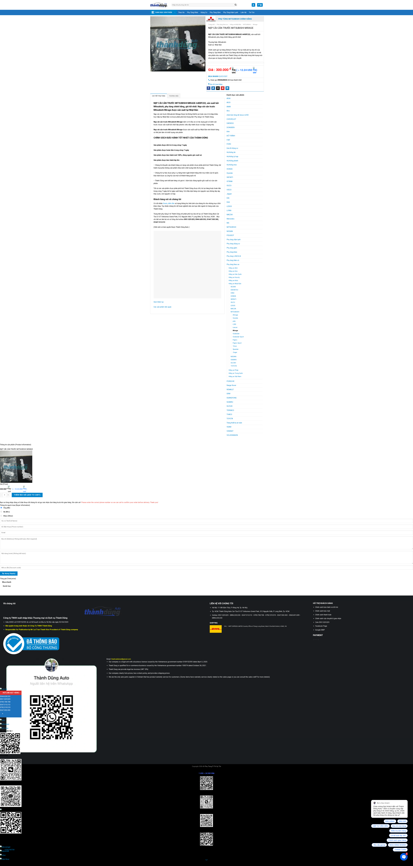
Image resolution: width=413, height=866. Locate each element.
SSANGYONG (232, 398)
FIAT (228, 140)
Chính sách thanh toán (323, 615)
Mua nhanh (6, 584)
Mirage (255, 24)
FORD (229, 144)
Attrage (235, 315)
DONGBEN (230, 127)
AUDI (228, 102)
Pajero (235, 340)
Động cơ (204, 12)
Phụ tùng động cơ (233, 244)
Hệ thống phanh (232, 161)
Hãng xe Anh (233, 268)
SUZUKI (233, 363)
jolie (234, 321)
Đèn (228, 132)
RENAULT (230, 390)
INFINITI (230, 177)
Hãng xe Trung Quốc (236, 373)
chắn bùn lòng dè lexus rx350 (238, 115)
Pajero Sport (237, 343)
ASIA (228, 98)
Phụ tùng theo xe (222, 24)
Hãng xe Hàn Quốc (235, 274)
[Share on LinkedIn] (227, 88)
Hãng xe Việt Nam (235, 376)
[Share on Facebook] (208, 88)
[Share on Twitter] (213, 88)
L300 (234, 324)
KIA (228, 198)
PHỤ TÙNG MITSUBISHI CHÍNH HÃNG (235, 19)
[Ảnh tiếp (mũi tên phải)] (8, 862)
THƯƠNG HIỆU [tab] (174, 96)
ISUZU (229, 186)
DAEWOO (230, 123)
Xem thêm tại (159, 302)
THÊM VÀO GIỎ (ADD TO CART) (27, 495)
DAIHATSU (234, 290)
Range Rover (231, 385)
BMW (229, 107)
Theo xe (181, 12)
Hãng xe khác (233, 280)
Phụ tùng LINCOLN (234, 256)
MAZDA (230, 215)
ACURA (233, 287)
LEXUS (229, 206)
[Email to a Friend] (218, 88)
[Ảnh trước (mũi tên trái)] (2, 862)
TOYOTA (234, 366)
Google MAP (320, 630)
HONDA (229, 169)
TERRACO (230, 410)
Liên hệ (243, 12)
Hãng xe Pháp (233, 370)
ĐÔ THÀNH (231, 136)
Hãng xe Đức (233, 271)
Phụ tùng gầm (215, 12)
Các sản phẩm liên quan (162, 307)
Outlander (236, 334)
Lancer (235, 327)
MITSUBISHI (247, 24)
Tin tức (251, 12)
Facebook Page (321, 626)
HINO (232, 293)
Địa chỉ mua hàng (216, 84)
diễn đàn (171, 203)
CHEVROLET (231, 119)
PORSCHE (230, 381)
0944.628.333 (5, 696)
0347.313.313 (5, 705)
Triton (235, 346)
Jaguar (229, 194)
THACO (229, 414)
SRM (228, 394)
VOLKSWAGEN (232, 435)
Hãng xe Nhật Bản (235, 24)
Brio (228, 111)
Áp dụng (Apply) (8, 573)
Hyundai (230, 173)
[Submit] (235, 5)
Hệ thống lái (231, 152)
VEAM (229, 427)
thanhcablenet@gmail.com (121, 659)
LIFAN (229, 210)
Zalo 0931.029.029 (322, 622)
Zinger (235, 352)
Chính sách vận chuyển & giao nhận (328, 618)
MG (228, 223)
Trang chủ (211, 24)
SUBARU (234, 360)
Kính (228, 202)
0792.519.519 (5, 707)
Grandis (235, 318)
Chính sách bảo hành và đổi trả (326, 607)
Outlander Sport (238, 337)
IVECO (229, 190)
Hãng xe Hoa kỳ (234, 277)
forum (164, 203)
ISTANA (229, 181)
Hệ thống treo (232, 165)
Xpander (236, 349)
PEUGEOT (230, 235)
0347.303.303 (5, 710)
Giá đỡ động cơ (232, 148)
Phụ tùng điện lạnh (230, 12)
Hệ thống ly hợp (232, 156)
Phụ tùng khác (192, 12)
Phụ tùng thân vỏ (233, 260)
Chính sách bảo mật (322, 611)
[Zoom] (153, 69)
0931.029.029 (5, 699)
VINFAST (230, 431)
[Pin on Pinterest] (222, 88)
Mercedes (230, 219)
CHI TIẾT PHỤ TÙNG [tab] (158, 96)
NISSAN (230, 231)
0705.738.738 (5, 702)
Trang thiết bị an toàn (234, 423)
